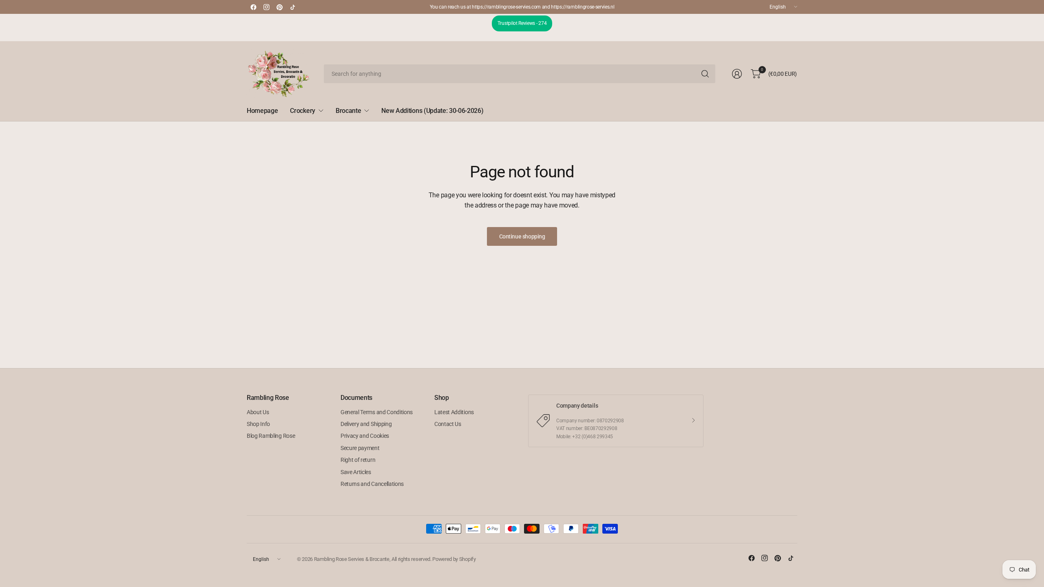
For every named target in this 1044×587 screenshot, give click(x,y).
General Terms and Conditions (377, 412)
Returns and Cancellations (372, 484)
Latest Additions (454, 412)
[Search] (705, 73)
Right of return (358, 460)
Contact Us (447, 424)
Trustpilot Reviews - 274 (522, 23)
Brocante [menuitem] (348, 111)
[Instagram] (266, 6)
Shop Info (258, 424)
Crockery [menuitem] (302, 111)
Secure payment (360, 448)
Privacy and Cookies (365, 436)
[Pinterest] (279, 6)
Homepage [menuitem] (262, 111)
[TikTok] (292, 6)
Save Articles (356, 472)
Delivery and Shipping (366, 424)
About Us (258, 412)
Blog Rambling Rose (271, 436)
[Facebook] (253, 6)
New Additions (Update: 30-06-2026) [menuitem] (432, 111)
